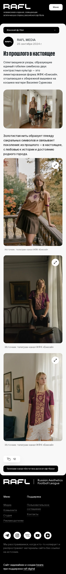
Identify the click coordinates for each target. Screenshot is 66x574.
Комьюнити (10, 510)
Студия (7, 515)
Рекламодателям (13, 520)
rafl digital (29, 568)
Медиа (7, 505)
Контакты (32, 514)
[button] (7, 535)
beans (39, 564)
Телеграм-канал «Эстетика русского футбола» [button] (31, 469)
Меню (56, 7)
